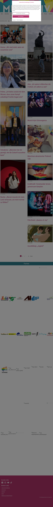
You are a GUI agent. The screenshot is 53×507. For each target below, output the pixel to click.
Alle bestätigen (21, 16)
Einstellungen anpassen (20, 13)
